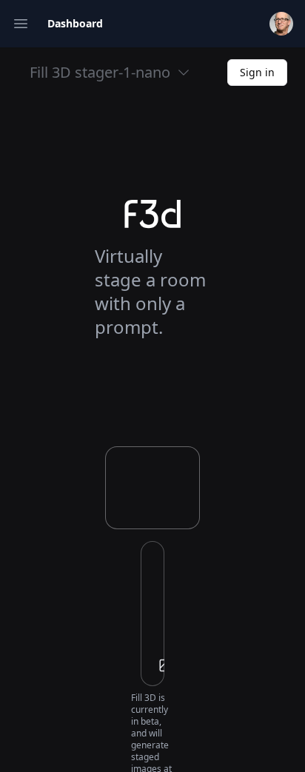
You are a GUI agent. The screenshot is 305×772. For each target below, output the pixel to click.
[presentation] (152, 613)
